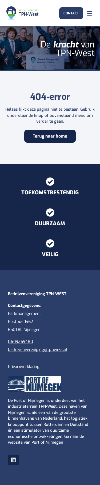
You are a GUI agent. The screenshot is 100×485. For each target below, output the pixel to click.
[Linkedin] (13, 460)
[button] (89, 13)
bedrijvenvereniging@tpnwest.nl (37, 349)
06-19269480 (20, 341)
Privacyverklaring (23, 366)
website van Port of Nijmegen (35, 442)
